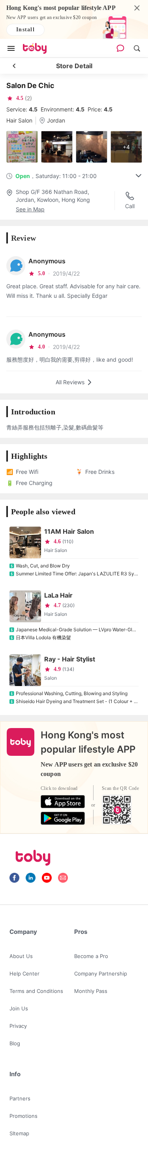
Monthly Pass (90, 991)
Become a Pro (91, 956)
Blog (14, 1043)
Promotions (23, 1116)
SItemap (19, 1133)
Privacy (18, 1026)
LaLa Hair (58, 595)
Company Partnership (100, 973)
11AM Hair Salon (69, 531)
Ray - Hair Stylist (69, 659)
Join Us (18, 1008)
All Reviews (70, 382)
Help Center (24, 973)
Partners (19, 1098)
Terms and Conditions (36, 991)
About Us (21, 956)
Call (130, 206)
